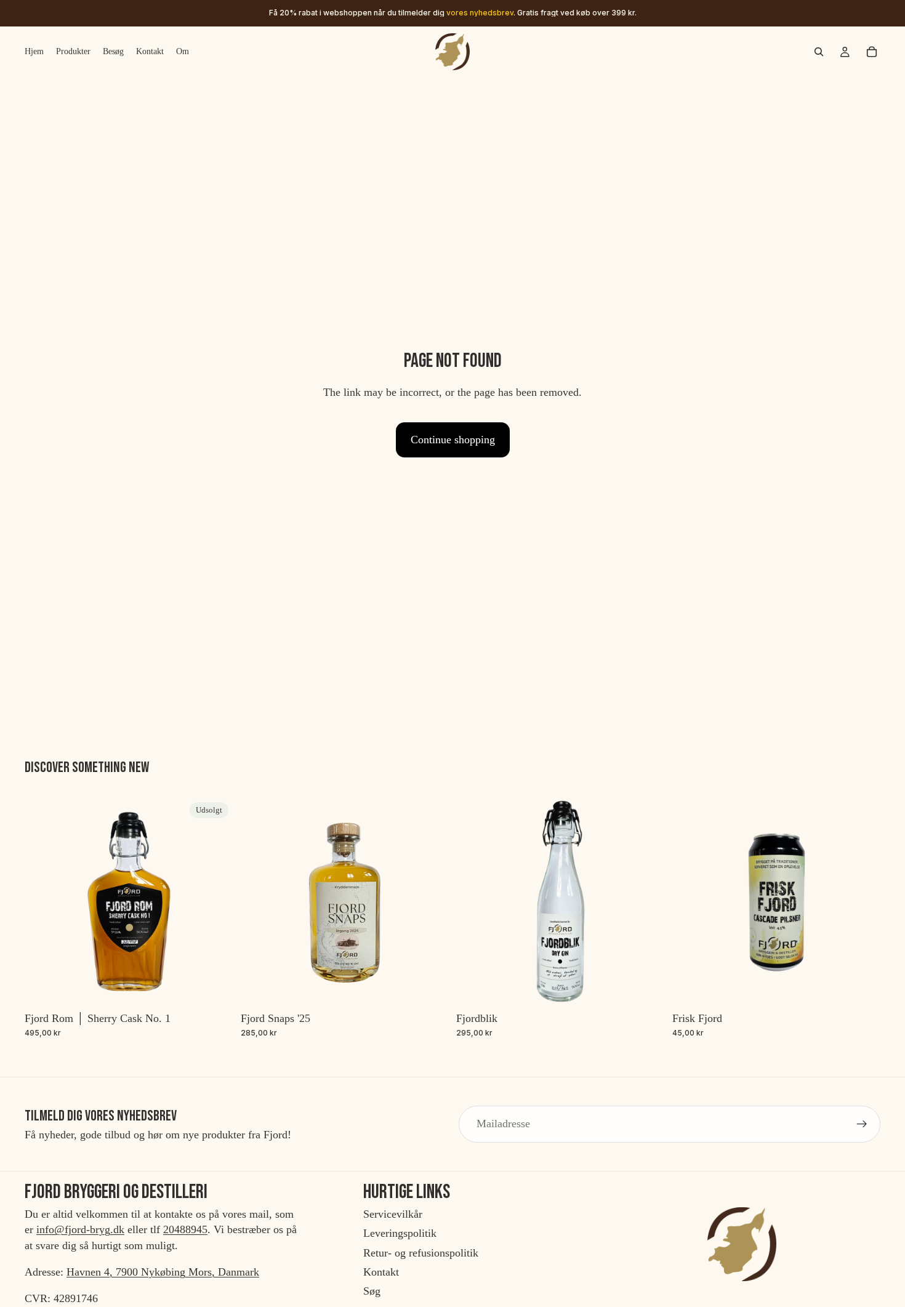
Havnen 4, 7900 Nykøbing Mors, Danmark (162, 1272)
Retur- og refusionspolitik (420, 1253)
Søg (371, 1291)
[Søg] (818, 51)
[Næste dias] (861, 901)
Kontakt (381, 1272)
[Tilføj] (430, 987)
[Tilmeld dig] (862, 1124)
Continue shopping (453, 439)
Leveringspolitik (399, 1234)
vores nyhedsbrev (479, 12)
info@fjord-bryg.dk (80, 1230)
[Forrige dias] (690, 901)
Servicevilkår (392, 1214)
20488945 (185, 1230)
